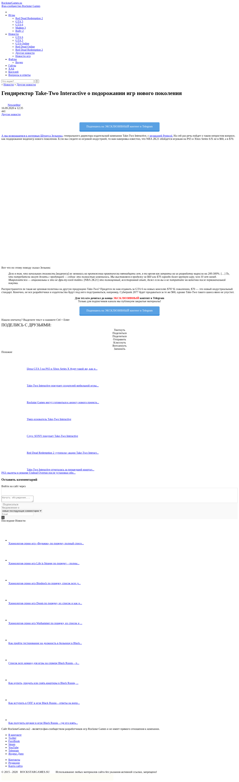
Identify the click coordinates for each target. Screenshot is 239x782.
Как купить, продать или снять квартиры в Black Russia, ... (43, 683)
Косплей (13, 71)
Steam (11, 744)
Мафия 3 (20, 27)
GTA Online (22, 43)
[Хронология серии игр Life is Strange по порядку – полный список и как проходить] (21, 560)
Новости (13, 34)
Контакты (14, 759)
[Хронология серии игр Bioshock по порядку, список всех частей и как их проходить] (21, 580)
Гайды (12, 65)
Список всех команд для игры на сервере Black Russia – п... (43, 663)
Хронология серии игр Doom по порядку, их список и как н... (45, 603)
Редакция (14, 762)
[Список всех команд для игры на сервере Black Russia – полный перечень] (21, 659)
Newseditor (14, 104)
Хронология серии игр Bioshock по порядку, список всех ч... (44, 583)
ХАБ (11, 68)
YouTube (13, 747)
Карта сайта (15, 766)
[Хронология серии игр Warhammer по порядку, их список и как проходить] (21, 620)
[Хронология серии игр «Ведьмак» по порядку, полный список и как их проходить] (21, 540)
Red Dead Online (25, 46)
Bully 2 (19, 30)
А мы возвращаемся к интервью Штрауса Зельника (31, 135)
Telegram (13, 750)
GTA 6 (19, 24)
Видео (19, 62)
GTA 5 (19, 21)
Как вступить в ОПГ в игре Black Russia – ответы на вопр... (44, 703)
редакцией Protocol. (161, 135)
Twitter (12, 738)
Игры (11, 15)
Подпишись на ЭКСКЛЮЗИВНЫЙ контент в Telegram (119, 126)
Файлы (12, 59)
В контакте (15, 734)
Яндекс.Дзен (16, 753)
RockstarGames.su (20, 4)
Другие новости (25, 52)
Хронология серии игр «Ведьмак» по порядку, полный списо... (46, 543)
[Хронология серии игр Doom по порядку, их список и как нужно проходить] (21, 600)
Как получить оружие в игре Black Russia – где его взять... (43, 722)
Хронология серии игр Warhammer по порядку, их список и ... (45, 623)
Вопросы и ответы (19, 74)
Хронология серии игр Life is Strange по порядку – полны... (43, 563)
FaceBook (14, 741)
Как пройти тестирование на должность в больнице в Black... (45, 643)
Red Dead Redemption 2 (29, 18)
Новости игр (23, 56)
